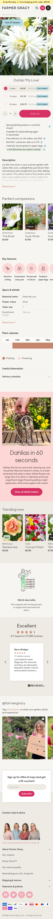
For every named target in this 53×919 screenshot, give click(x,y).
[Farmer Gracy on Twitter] (13, 894)
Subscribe (26, 793)
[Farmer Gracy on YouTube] (29, 894)
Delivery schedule (11, 376)
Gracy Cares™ (9, 861)
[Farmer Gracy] (16, 7)
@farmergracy (13, 709)
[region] (26, 662)
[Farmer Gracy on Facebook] (5, 894)
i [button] (49, 127)
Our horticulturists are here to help (19, 842)
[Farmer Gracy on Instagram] (21, 894)
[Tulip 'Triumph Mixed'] (35, 527)
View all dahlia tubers (26, 491)
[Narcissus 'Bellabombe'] (12, 527)
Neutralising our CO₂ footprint (17, 873)
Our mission (8, 855)
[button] (48, 7)
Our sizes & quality (11, 867)
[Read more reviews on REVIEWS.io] (36, 686)
